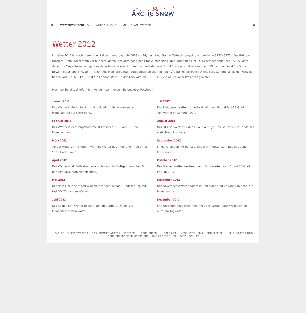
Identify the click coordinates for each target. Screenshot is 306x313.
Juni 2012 (59, 199)
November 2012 (168, 179)
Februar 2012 (61, 121)
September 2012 (169, 140)
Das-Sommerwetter (106, 232)
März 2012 (59, 140)
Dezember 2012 (168, 199)
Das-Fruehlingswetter (71, 232)
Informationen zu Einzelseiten (202, 232)
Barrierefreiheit (164, 235)
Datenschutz (189, 235)
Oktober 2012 (167, 160)
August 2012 (166, 121)
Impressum (168, 232)
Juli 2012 (163, 101)
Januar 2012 (61, 101)
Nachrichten (148, 232)
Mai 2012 (58, 179)
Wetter (129, 232)
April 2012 (59, 160)
